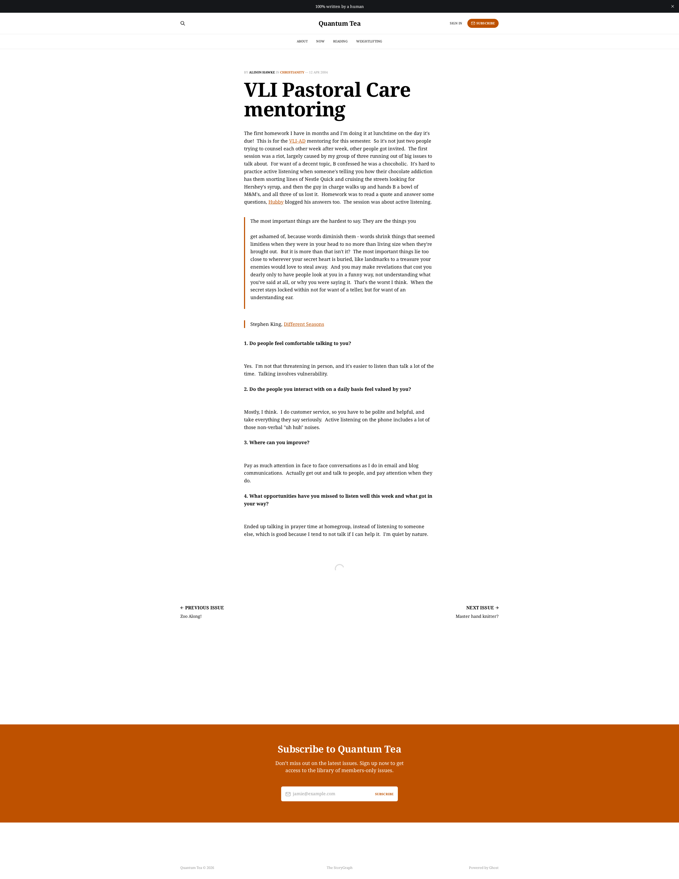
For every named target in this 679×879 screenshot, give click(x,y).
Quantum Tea (340, 23)
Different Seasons (304, 324)
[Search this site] (183, 23)
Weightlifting (369, 41)
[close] (672, 6)
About (302, 41)
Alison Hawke (262, 72)
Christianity (292, 72)
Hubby (276, 202)
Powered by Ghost (484, 867)
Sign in (456, 23)
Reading (340, 41)
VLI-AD (297, 141)
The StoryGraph (339, 867)
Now (320, 41)
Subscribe (485, 23)
